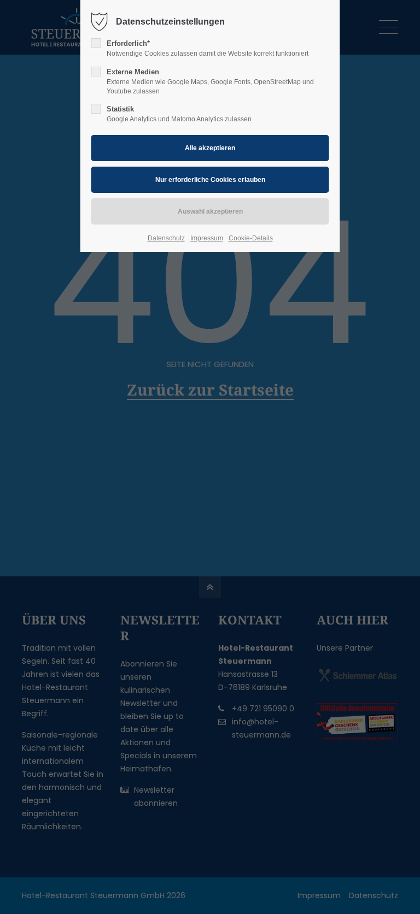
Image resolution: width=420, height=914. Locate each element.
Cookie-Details (251, 238)
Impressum (206, 238)
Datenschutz (166, 238)
